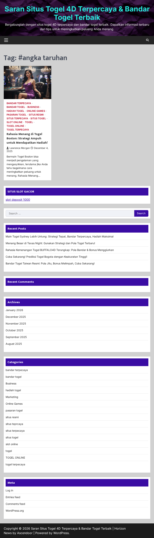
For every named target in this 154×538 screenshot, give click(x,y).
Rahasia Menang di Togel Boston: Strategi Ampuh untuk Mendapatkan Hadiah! (27, 138)
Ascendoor (24, 533)
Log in (9, 490)
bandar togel (16, 107)
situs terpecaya (17, 118)
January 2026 (14, 310)
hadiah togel (15, 111)
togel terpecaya (18, 129)
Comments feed (15, 503)
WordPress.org (15, 510)
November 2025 (16, 323)
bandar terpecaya (19, 103)
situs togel (38, 118)
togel (29, 122)
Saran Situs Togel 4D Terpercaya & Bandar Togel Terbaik (77, 13)
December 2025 (16, 316)
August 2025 (14, 343)
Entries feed (13, 497)
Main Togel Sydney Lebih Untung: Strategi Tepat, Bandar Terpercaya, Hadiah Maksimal (59, 236)
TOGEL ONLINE (15, 126)
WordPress (61, 533)
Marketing (12, 396)
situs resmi (36, 114)
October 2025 (14, 330)
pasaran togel (16, 114)
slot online (15, 122)
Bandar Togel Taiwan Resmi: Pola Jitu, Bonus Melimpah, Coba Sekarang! (50, 263)
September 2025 (16, 337)
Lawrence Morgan (20, 148)
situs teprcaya (14, 423)
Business (33, 107)
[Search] (147, 40)
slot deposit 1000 (18, 199)
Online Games (36, 111)
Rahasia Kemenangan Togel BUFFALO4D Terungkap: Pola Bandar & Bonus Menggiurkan (60, 249)
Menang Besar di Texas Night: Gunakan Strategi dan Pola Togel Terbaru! (50, 243)
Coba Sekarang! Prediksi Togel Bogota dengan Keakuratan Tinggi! (46, 256)
